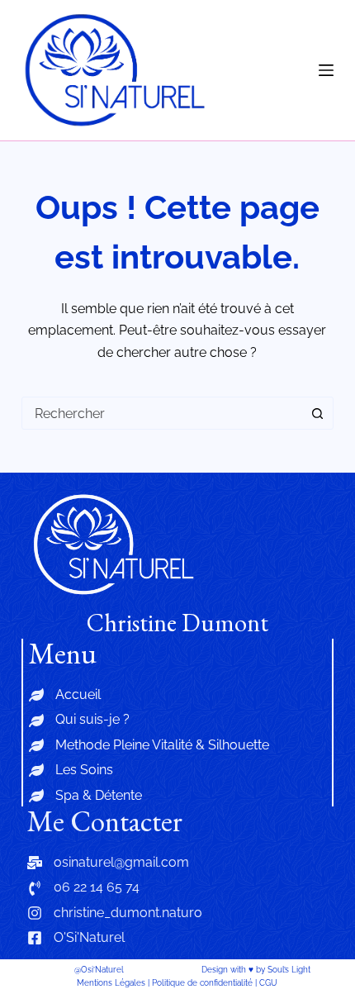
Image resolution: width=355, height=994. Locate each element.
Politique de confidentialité (202, 982)
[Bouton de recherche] (317, 413)
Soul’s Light (288, 969)
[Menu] (326, 70)
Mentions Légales (111, 982)
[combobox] (161, 413)
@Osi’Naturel (99, 969)
